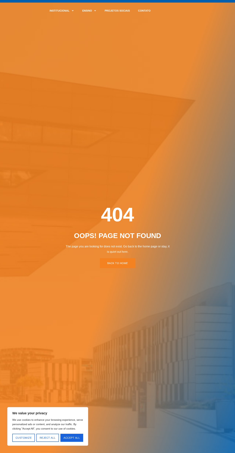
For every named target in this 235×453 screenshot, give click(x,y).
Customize (24, 437)
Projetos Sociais (117, 10)
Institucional (60, 10)
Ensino (87, 10)
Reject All (48, 437)
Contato (144, 10)
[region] (47, 426)
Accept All (72, 437)
